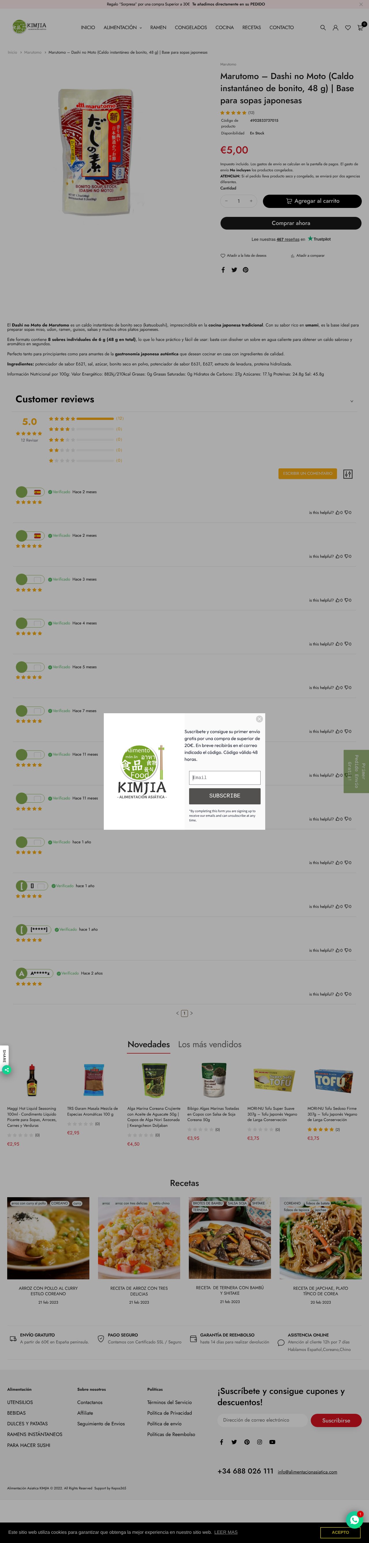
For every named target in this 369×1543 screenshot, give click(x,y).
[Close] (259, 719)
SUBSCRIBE (224, 796)
